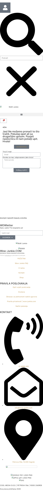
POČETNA (22, 258)
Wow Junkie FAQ (21, 263)
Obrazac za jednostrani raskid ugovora (21, 297)
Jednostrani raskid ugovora (12, 253)
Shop (22, 277)
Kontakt (21, 273)
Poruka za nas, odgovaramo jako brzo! (18, 157)
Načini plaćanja (22, 306)
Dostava (21, 292)
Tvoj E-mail (7, 151)
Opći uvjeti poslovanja (21, 287)
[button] (21, 34)
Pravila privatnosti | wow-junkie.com (21, 301)
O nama (21, 268)
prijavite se (8, 255)
